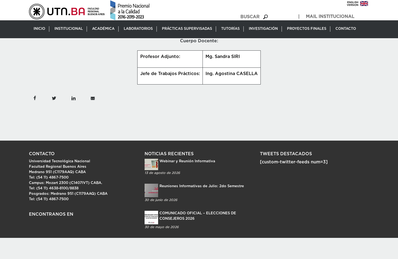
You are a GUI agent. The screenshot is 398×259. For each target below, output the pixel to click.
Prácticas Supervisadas (187, 29)
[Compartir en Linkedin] (73, 98)
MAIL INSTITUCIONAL (330, 16)
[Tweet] (54, 98)
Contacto (345, 29)
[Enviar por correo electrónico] (92, 98)
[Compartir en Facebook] (34, 98)
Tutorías (230, 29)
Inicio (39, 29)
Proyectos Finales (306, 29)
